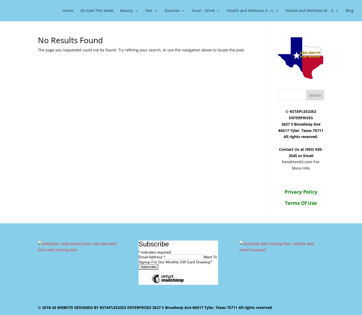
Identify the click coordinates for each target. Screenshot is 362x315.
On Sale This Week (96, 11)
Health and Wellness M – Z (309, 11)
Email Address (152, 257)
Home (68, 11)
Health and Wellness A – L (250, 11)
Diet (149, 11)
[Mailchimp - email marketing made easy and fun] (168, 283)
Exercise (172, 11)
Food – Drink (203, 11)
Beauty (126, 11)
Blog (350, 11)
